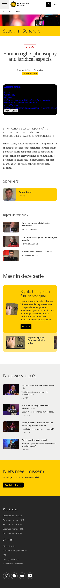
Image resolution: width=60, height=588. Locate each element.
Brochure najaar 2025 (12, 524)
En (55, 4)
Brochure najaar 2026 (12, 515)
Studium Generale (21, 31)
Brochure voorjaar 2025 (13, 529)
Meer (24, 326)
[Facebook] (14, 575)
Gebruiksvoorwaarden (13, 563)
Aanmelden (11, 485)
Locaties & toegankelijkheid (15, 550)
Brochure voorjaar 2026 (13, 520)
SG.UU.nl (6, 11)
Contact (8, 540)
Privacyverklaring (10, 559)
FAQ (5, 555)
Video (18, 11)
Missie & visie (9, 546)
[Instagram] (6, 575)
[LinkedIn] (30, 575)
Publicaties (10, 509)
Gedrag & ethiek (30, 74)
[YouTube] (22, 575)
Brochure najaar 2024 (12, 533)
